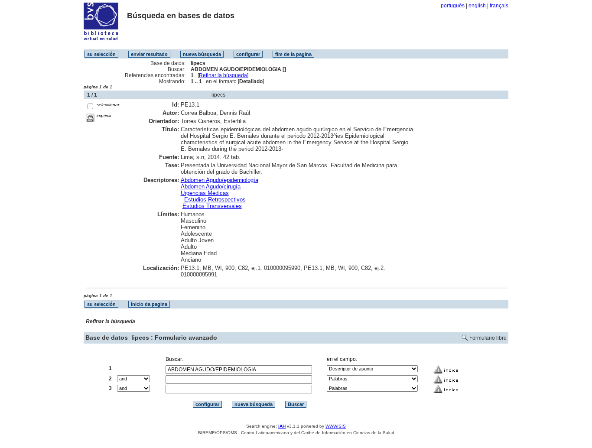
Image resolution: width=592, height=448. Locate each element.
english (477, 6)
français (499, 6)
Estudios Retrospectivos (215, 199)
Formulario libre (488, 338)
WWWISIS (335, 426)
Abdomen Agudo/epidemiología (219, 180)
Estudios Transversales (212, 206)
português (453, 6)
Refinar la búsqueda (223, 75)
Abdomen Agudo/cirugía (211, 186)
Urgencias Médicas (205, 193)
